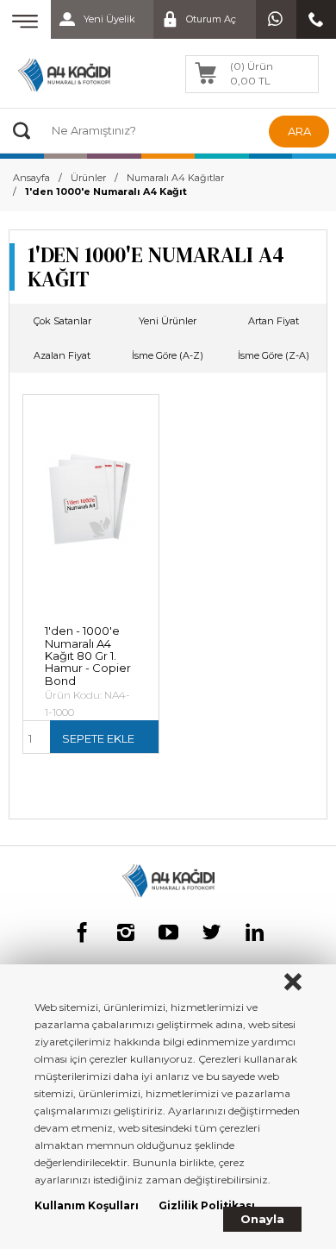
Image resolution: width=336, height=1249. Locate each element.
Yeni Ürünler (167, 321)
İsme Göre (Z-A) (273, 355)
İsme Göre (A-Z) (167, 355)
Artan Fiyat (273, 321)
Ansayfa (31, 178)
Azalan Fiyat (62, 355)
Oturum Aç (211, 19)
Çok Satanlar (62, 321)
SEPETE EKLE (98, 738)
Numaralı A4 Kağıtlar (175, 178)
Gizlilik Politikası (207, 1205)
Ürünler (88, 178)
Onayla (262, 1219)
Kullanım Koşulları (86, 1205)
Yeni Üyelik (109, 19)
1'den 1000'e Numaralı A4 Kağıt (106, 191)
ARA (299, 131)
